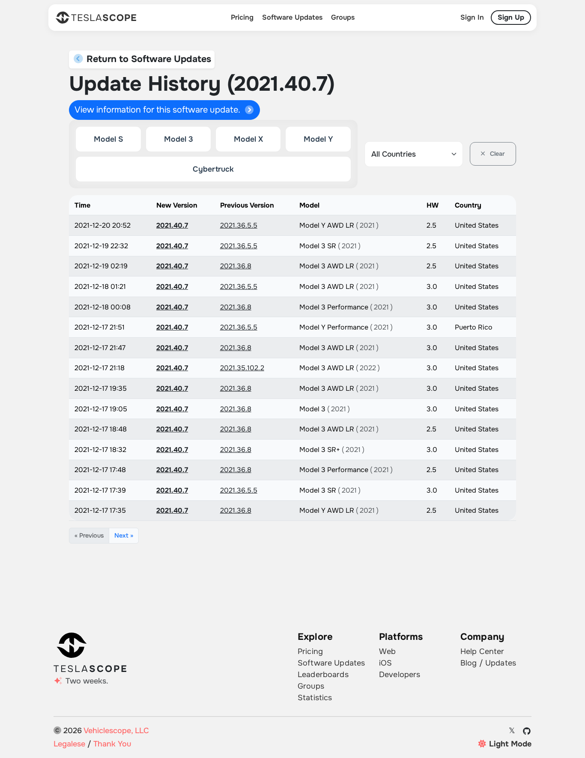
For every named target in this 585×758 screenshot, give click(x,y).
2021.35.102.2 (242, 367)
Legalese (69, 744)
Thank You (112, 744)
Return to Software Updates (147, 59)
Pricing (242, 17)
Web (387, 651)
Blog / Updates (488, 663)
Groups (343, 17)
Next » (123, 535)
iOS (385, 663)
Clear (496, 154)
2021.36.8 (235, 266)
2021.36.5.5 (238, 225)
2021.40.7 (172, 225)
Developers (399, 674)
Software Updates (292, 17)
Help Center (482, 651)
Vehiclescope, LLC (116, 730)
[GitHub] (527, 731)
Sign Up (511, 17)
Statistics (315, 697)
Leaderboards (323, 674)
